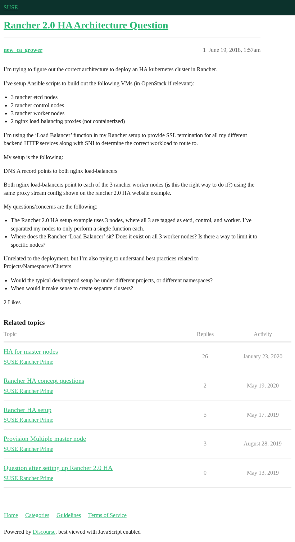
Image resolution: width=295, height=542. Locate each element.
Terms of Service (107, 515)
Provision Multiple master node (45, 438)
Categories (37, 515)
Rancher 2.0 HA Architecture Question (86, 25)
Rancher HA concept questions (44, 380)
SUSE (11, 7)
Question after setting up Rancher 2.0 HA (58, 467)
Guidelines (68, 515)
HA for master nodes (31, 351)
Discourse (44, 532)
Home (11, 515)
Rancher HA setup (27, 409)
